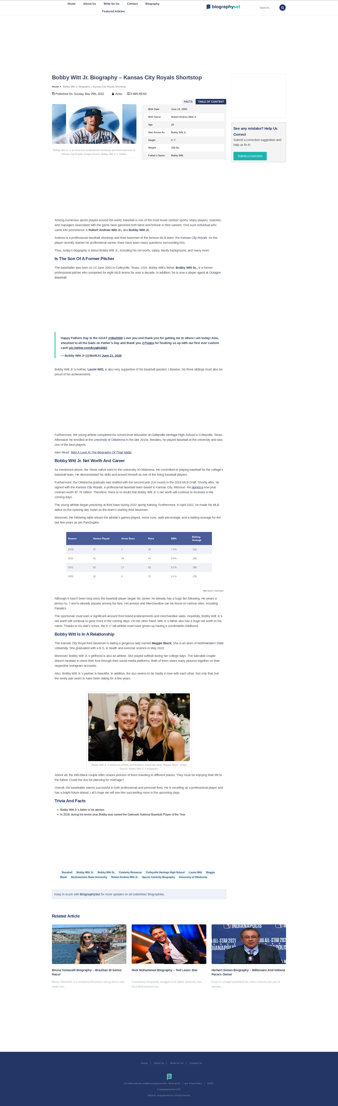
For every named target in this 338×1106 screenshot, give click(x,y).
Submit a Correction (250, 156)
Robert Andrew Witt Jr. (124, 877)
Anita (118, 93)
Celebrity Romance (130, 872)
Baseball (67, 872)
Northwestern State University (89, 877)
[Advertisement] (169, 40)
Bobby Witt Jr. (85, 872)
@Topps (148, 343)
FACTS (188, 101)
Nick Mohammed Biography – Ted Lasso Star (164, 970)
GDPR (210, 1083)
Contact (132, 3)
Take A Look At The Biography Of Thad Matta (101, 452)
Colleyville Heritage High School (165, 872)
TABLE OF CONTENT (211, 101)
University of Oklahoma (193, 877)
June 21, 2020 (112, 355)
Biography (152, 3)
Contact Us (196, 1063)
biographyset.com (165, 1095)
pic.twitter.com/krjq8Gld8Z (88, 348)
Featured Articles (113, 11)
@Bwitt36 (115, 338)
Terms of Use (174, 1083)
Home (72, 3)
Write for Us (111, 3)
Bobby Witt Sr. (106, 872)
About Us (89, 3)
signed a (197, 487)
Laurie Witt (195, 872)
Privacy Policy (195, 1083)
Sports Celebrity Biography (158, 877)
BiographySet (90, 894)
